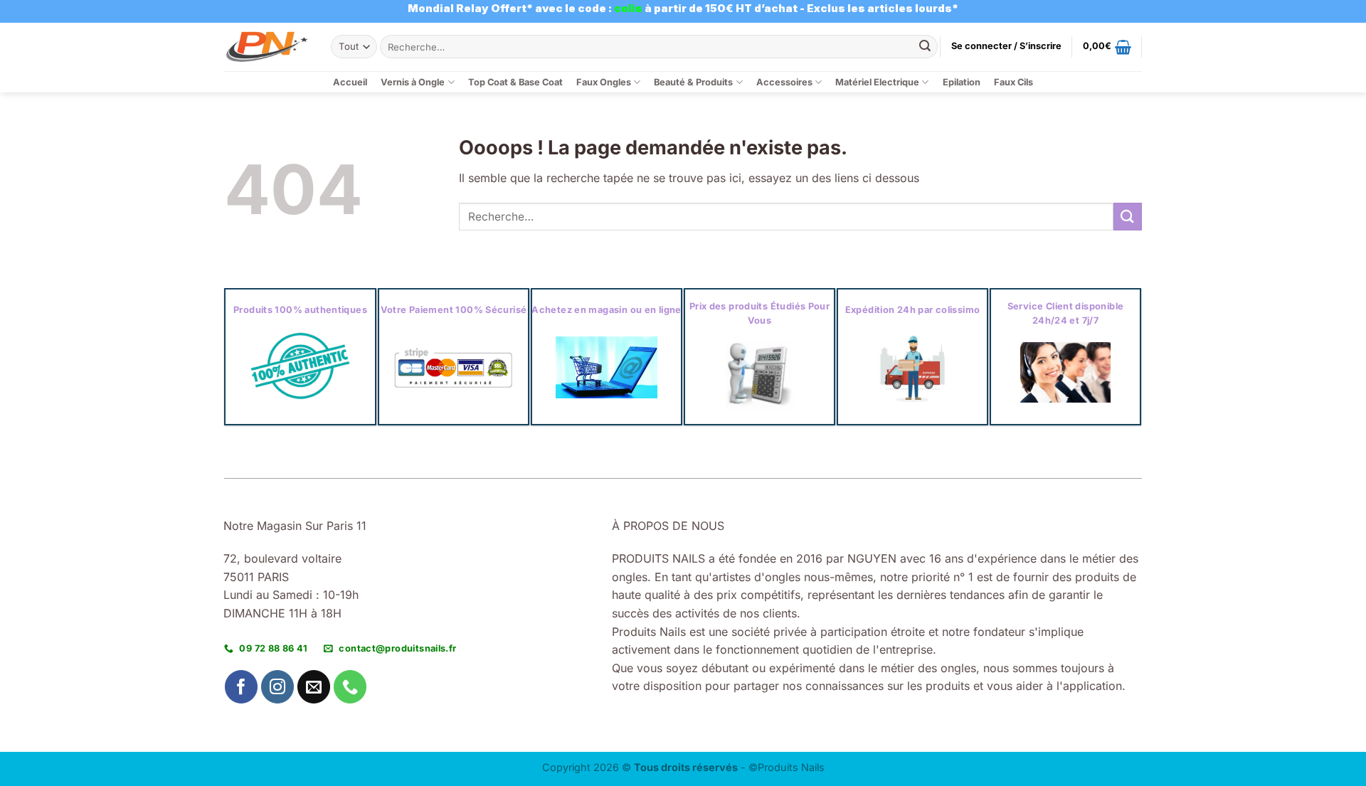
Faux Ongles (603, 82)
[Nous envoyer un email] (314, 686)
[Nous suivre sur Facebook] (241, 686)
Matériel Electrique (877, 82)
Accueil (350, 82)
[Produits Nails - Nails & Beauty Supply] (266, 46)
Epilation (961, 82)
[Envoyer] (925, 47)
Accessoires (784, 82)
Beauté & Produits (693, 82)
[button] (1006, 46)
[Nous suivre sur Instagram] (278, 686)
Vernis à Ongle (413, 82)
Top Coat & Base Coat (515, 82)
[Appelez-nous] (350, 686)
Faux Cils (1013, 82)
